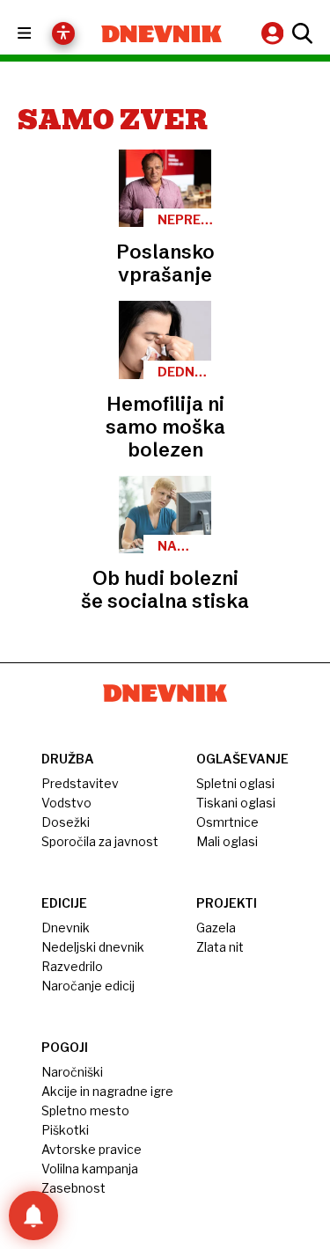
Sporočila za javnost (99, 841)
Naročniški (72, 1071)
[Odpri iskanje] (300, 33)
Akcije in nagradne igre (107, 1091)
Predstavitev (80, 783)
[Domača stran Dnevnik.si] (161, 34)
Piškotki (65, 1129)
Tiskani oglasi (235, 802)
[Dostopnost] (63, 33)
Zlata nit (220, 946)
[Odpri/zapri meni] (40, 33)
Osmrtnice (227, 821)
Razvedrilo (72, 966)
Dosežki (65, 821)
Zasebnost (73, 1187)
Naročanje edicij (88, 985)
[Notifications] (33, 1215)
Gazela (216, 927)
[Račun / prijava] (274, 33)
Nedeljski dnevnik (92, 946)
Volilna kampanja (89, 1168)
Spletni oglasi (235, 783)
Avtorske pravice (91, 1149)
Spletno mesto (85, 1110)
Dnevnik (65, 927)
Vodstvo (66, 802)
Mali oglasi (227, 841)
